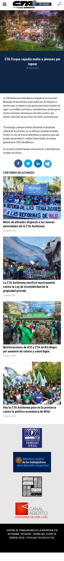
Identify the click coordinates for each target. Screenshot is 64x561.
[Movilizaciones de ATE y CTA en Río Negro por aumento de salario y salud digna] (32, 322)
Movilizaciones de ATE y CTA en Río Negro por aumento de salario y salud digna (30, 349)
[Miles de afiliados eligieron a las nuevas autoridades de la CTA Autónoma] (32, 197)
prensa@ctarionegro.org (40, 537)
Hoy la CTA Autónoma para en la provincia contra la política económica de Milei (29, 409)
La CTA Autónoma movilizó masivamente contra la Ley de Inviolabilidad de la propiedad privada (29, 287)
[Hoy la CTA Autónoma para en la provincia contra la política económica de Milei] (32, 383)
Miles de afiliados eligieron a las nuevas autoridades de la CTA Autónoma (29, 224)
